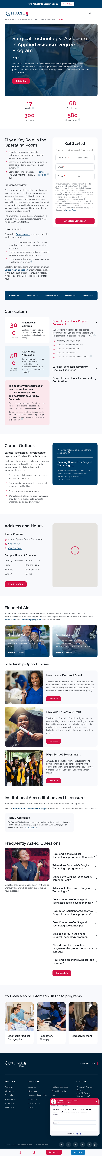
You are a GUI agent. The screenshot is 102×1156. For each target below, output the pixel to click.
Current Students (59, 1091)
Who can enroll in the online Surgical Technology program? (70, 935)
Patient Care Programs (29, 19)
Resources (32, 1099)
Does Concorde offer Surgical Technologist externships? (69, 924)
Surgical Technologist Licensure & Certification (72, 380)
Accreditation (88, 296)
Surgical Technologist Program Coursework (70, 323)
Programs (15, 19)
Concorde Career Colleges (22, 1144)
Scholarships (10, 1099)
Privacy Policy (70, 210)
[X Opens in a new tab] (75, 1144)
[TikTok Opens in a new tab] (95, 1144)
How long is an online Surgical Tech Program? (73, 961)
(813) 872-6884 (15, 548)
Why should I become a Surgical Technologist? (71, 890)
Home (7, 19)
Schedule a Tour (87, 1063)
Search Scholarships (64, 652)
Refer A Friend (10, 1107)
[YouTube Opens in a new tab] (82, 1144)
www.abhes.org (31, 827)
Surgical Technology (48, 19)
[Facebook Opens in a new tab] (61, 1144)
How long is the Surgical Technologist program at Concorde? (73, 855)
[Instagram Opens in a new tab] (68, 1144)
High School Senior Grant (63, 754)
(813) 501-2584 (14, 543)
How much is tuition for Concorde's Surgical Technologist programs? (73, 912)
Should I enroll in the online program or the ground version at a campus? (72, 948)
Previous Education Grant (63, 712)
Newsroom (32, 1091)
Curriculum (14, 296)
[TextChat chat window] (75, 1117)
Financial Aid (70, 296)
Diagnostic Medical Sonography (19, 1037)
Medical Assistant (82, 1035)
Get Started (20, 81)
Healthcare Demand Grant (64, 675)
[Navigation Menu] (95, 13)
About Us (32, 1087)
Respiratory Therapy (46, 1037)
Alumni (54, 1095)
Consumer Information (37, 1095)
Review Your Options (16, 652)
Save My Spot (67, 4)
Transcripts (33, 1107)
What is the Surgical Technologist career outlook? (72, 878)
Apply (78, 1152)
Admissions (9, 1091)
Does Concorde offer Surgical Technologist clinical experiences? (72, 901)
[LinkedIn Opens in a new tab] (89, 1144)
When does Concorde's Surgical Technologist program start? (71, 867)
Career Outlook (32, 296)
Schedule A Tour (16, 584)
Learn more (53, 699)
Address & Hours (51, 296)
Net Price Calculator (60, 1087)
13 (69, 452)
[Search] (90, 12)
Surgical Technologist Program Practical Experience (70, 368)
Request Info (62, 973)
